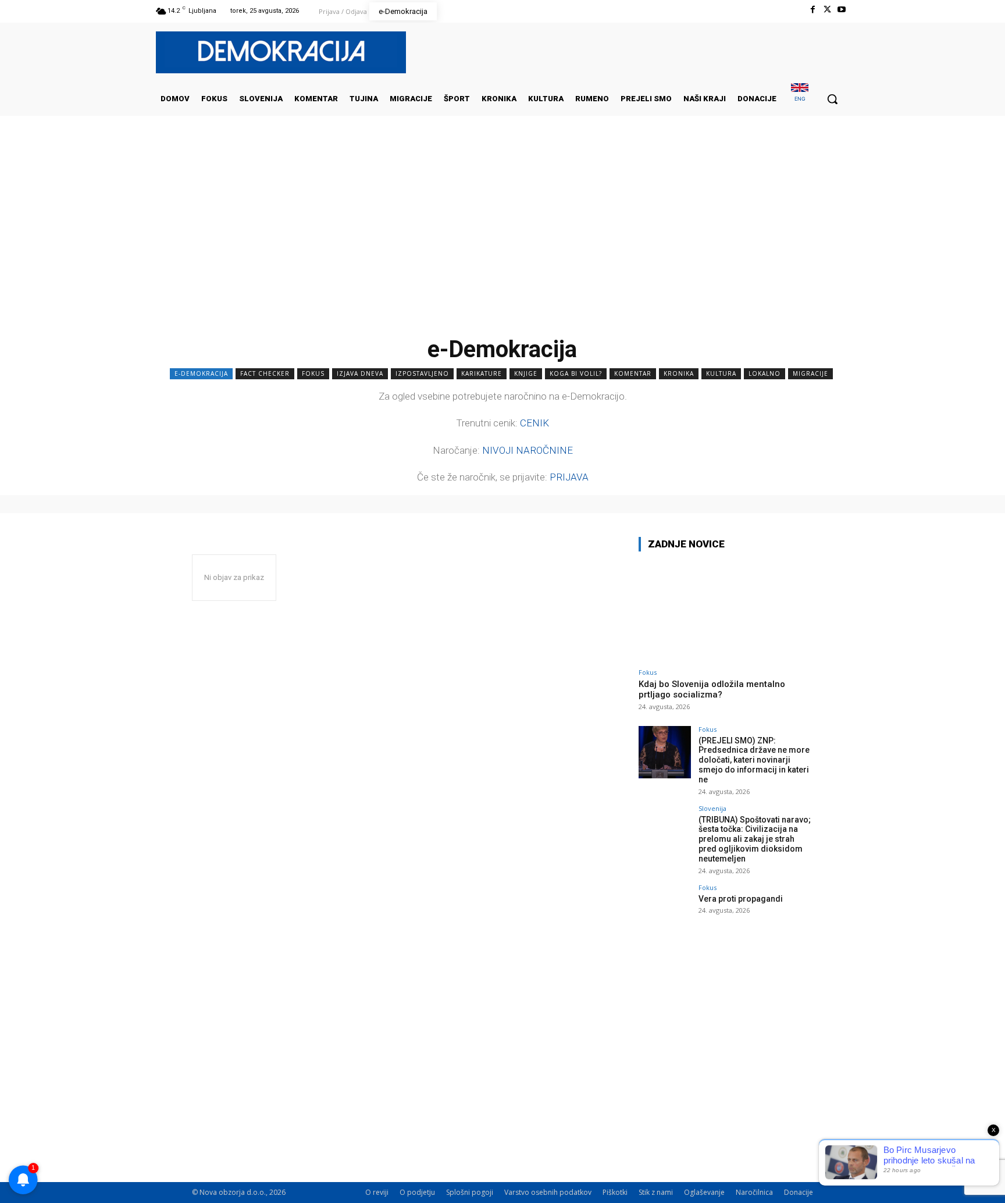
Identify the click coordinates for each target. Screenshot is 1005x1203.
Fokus (313, 373)
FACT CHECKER (265, 373)
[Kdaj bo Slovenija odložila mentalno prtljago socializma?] (726, 611)
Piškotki (615, 1192)
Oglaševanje (704, 1192)
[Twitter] (827, 9)
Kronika (679, 373)
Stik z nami (656, 1192)
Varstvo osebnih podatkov (547, 1192)
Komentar (632, 373)
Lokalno (765, 373)
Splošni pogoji (469, 1192)
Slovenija (712, 808)
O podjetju (417, 1192)
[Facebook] (812, 9)
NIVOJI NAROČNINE (527, 450)
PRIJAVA (569, 477)
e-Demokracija (201, 373)
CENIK (534, 423)
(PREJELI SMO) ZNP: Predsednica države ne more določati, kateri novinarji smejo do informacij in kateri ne (754, 760)
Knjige (525, 373)
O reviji (377, 1192)
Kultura (721, 373)
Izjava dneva (360, 373)
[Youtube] (842, 9)
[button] (832, 99)
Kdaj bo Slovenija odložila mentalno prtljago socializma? (712, 689)
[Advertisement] (502, 232)
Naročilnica (754, 1192)
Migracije (810, 373)
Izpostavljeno (422, 373)
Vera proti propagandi (740, 898)
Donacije (798, 1192)
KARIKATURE (481, 373)
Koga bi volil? (576, 373)
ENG (800, 98)
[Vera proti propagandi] (665, 910)
